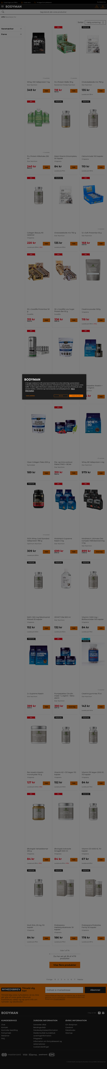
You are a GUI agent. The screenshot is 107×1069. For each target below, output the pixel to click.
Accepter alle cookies (76, 395)
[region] (54, 387)
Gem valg (61, 395)
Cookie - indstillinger (30, 395)
